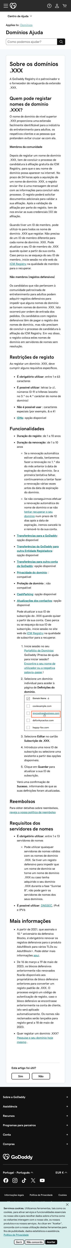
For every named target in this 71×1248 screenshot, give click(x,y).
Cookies (62, 1195)
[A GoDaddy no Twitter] (33, 1182)
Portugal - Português (16, 1172)
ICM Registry (18, 263)
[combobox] (31, 41)
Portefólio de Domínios (39, 650)
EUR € (60, 1172)
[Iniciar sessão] (57, 5)
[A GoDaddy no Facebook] (6, 1182)
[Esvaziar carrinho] (64, 5)
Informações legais (14, 1195)
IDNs (20, 417)
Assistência (10, 1106)
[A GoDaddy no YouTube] (42, 1182)
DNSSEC (46, 905)
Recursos (9, 1115)
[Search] (61, 41)
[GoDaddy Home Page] (18, 1157)
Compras (9, 1143)
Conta (7, 1134)
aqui (36, 955)
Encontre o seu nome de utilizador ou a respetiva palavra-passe (39, 668)
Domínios (26, 24)
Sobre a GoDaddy (14, 1097)
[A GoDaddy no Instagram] (15, 1182)
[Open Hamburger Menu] (4, 5)
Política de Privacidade (41, 1195)
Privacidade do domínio (32, 572)
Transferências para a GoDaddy (37, 535)
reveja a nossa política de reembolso (33, 812)
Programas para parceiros (19, 1125)
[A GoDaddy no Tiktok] (24, 1182)
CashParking (25, 594)
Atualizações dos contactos (34, 600)
